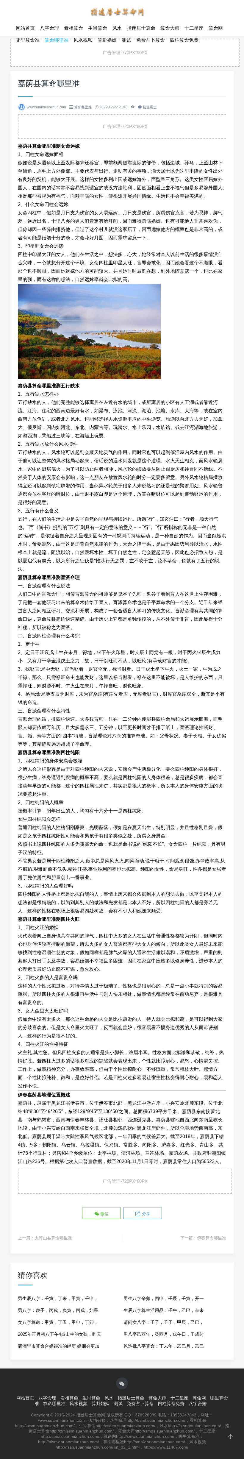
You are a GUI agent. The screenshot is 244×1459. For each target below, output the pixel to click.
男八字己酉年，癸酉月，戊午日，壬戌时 (163, 1334)
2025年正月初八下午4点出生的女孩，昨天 (59, 1334)
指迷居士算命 (141, 28)
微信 (104, 1213)
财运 (199, 494)
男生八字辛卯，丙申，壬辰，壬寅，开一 (163, 1298)
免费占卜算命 (150, 40)
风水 (117, 28)
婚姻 (84, 960)
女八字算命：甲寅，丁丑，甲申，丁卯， (58, 1322)
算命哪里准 (56, 40)
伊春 (75, 1103)
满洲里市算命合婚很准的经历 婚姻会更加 (58, 1346)
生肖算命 (97, 28)
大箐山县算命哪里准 (53, 1237)
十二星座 (194, 28)
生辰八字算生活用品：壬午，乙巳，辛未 (163, 1310)
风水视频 (83, 40)
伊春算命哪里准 (211, 1237)
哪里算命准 (28, 40)
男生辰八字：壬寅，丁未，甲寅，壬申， (58, 1298)
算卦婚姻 (107, 40)
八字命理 (49, 28)
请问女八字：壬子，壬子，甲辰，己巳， (163, 1322)
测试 (126, 40)
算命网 (216, 28)
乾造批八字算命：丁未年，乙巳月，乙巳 (163, 1346)
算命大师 (169, 28)
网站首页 (25, 28)
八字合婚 (198, 1403)
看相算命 (73, 28)
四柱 (46, 994)
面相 (151, 187)
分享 (145, 1213)
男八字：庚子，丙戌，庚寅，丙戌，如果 (58, 1310)
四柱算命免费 (184, 40)
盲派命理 (27, 719)
